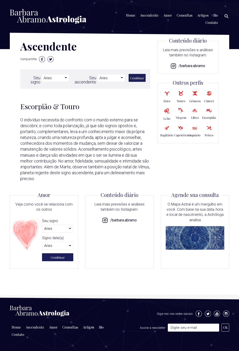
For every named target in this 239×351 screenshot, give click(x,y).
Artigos (203, 15)
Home (130, 15)
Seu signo (35, 79)
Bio (215, 15)
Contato (211, 22)
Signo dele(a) (53, 238)
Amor (167, 15)
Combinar (137, 78)
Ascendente (149, 15)
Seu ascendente (85, 79)
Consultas (185, 15)
